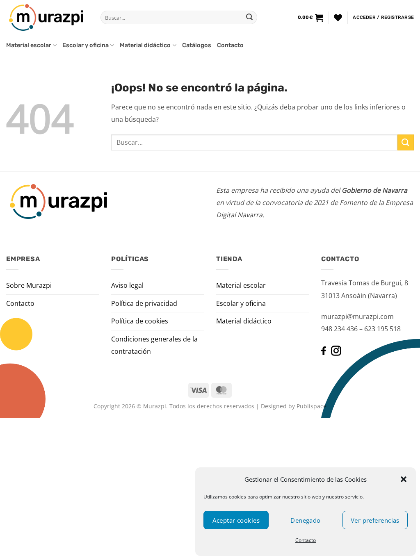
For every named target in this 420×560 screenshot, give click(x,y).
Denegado (305, 520)
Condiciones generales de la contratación (154, 345)
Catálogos (196, 45)
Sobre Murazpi (29, 285)
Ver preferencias (375, 520)
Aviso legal (127, 285)
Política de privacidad (144, 303)
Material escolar (28, 45)
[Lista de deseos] (338, 18)
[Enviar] (249, 18)
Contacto (305, 540)
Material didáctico (145, 45)
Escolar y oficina (85, 45)
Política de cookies (139, 321)
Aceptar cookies (236, 520)
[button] (403, 479)
